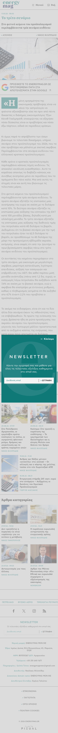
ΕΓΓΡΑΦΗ (47, 381)
